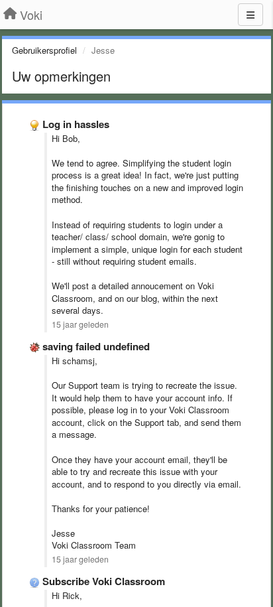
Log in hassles (75, 124)
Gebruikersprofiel (44, 50)
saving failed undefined (96, 346)
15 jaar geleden (80, 324)
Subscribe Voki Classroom (103, 581)
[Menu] (250, 14)
